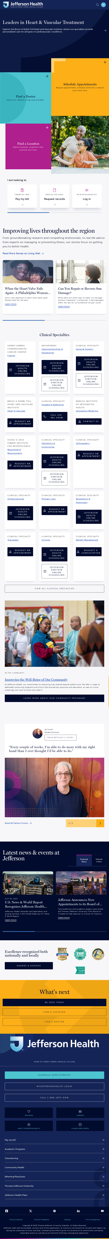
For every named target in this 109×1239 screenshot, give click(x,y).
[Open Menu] (103, 4)
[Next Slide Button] (100, 823)
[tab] (84, 860)
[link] (54, 22)
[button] (28, 212)
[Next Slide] (105, 176)
